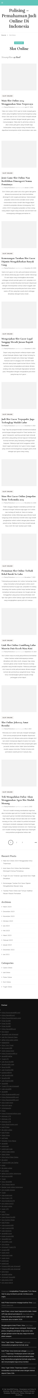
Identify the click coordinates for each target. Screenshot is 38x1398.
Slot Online (7, 96)
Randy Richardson (9, 107)
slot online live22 (7, 1204)
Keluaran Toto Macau (8, 1141)
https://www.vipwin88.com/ (10, 1013)
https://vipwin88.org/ (8, 1029)
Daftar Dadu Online (8, 1152)
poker (3, 1165)
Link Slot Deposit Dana (9, 1037)
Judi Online (6, 972)
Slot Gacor (5, 1032)
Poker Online (7, 977)
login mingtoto (6, 1231)
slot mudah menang (8, 1190)
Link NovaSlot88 (7, 1075)
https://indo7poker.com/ (9, 1124)
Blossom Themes (19, 1393)
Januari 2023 (7, 945)
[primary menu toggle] (2, 2)
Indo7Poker (5, 1127)
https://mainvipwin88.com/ (10, 1094)
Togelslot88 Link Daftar (9, 1163)
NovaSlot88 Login (7, 1064)
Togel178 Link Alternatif (10, 1086)
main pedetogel (6, 1195)
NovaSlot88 (5, 1078)
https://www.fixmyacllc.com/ (11, 1018)
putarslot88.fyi (6, 1073)
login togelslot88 (7, 1228)
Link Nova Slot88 (7, 1062)
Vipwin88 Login (6, 1242)
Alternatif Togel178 (8, 1247)
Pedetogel (5, 1291)
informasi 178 (6, 1116)
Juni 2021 (6, 954)
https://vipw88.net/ (8, 1015)
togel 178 (5, 1209)
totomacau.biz (6, 1108)
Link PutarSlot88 (7, 1070)
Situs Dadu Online (28, 1314)
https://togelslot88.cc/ (9, 1053)
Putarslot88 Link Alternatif (10, 1266)
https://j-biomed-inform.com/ (11, 1113)
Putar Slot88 (6, 1021)
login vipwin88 (6, 1089)
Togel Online (7, 987)
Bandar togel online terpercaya (12, 1187)
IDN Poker (5, 1272)
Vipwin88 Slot (6, 1239)
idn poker (4, 1160)
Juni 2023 (6, 926)
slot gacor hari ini (7, 1283)
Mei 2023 (6, 931)
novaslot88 (5, 1250)
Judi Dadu (4, 1138)
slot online (5, 1171)
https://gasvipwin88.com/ (10, 1100)
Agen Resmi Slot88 (8, 1217)
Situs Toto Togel (7, 1045)
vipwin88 (4, 1092)
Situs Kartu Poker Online (9, 1157)
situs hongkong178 (8, 1201)
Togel (3, 1179)
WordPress (18, 1395)
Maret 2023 (7, 935)
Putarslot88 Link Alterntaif (10, 1269)
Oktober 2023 (8, 921)
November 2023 (9, 916)
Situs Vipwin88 (6, 1182)
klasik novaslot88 (7, 1236)
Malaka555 (5, 1043)
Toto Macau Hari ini (8, 1184)
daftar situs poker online (9, 1040)
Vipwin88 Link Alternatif (9, 1034)
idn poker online (6, 1130)
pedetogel (5, 1146)
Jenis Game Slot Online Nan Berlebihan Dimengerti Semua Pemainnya (16, 181)
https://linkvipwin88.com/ (10, 1097)
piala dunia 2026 (7, 1280)
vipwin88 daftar (6, 1056)
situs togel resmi (7, 1103)
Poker (3, 1111)
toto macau (5, 1244)
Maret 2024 (7, 907)
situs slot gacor (6, 1105)
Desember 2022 (9, 950)
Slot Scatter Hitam (8, 1220)
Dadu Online (5, 1135)
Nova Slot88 (5, 1067)
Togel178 (5, 1059)
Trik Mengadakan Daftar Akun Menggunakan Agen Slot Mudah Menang (17, 800)
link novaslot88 (6, 1048)
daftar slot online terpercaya (11, 1174)
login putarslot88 (7, 1225)
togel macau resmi (7, 1051)
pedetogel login (6, 1149)
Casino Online (7, 968)
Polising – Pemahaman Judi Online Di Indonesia (19, 18)
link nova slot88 (7, 1176)
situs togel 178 (6, 1198)
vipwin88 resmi (6, 1234)
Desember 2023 (9, 911)
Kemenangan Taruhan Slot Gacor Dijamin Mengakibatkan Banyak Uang (18, 261)
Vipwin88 (4, 1083)
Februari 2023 (8, 940)
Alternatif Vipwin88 (8, 1277)
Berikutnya (34, 842)
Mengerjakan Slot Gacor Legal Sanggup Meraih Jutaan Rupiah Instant (17, 342)
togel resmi (5, 1253)
